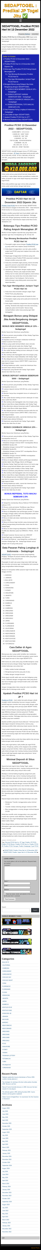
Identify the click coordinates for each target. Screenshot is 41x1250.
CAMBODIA (5, 968)
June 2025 (5, 1138)
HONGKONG (6, 995)
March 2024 (5, 1183)
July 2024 (5, 1171)
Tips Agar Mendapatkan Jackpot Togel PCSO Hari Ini (21, 80)
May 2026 (5, 1117)
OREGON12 (5, 1040)
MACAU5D (5, 1019)
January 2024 (6, 1189)
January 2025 (6, 1153)
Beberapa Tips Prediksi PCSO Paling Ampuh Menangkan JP (20, 70)
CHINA (4, 983)
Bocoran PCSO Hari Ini (12, 842)
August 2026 (6, 1108)
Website (6, 889)
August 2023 (6, 1204)
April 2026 (5, 1120)
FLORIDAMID (6, 989)
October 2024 (6, 1162)
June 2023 (5, 1210)
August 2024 (6, 1168)
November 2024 (6, 1159)
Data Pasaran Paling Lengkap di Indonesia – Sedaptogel (20, 111)
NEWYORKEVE (7, 1025)
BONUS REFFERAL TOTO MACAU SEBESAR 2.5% (21, 106)
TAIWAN (4, 1052)
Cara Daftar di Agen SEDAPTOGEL (17, 114)
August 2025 (6, 1132)
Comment (7, 865)
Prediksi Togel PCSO (8, 205)
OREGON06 (5, 1034)
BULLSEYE (5, 962)
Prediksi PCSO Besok (8, 844)
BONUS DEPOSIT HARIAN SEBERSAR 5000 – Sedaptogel (19, 96)
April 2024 (5, 1180)
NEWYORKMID (6, 1028)
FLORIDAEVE (6, 986)
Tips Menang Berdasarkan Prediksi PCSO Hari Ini (20, 75)
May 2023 (5, 1213)
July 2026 (5, 1111)
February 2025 (6, 1150)
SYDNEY (5, 1049)
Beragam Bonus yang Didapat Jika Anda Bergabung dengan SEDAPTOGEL (18, 85)
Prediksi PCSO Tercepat (11, 846)
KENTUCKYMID (7, 1010)
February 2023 (6, 1222)
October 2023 (6, 1198)
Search (4, 907)
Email (6, 885)
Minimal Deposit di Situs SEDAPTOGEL (18, 119)
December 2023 (6, 1192)
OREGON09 (5, 1037)
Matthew (27, 34)
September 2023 (7, 1201)
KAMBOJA (5, 1004)
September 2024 (7, 1165)
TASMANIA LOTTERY (8, 1055)
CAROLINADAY (6, 971)
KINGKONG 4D (6, 1013)
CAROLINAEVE (7, 974)
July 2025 (5, 1135)
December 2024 (6, 1156)
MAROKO (5, 1022)
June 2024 (5, 1174)
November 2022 (6, 1232)
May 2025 (5, 1141)
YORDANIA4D (6, 1067)
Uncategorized (6, 1064)
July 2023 (5, 1207)
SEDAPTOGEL (6, 554)
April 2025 (5, 1144)
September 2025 (7, 1129)
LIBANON (5, 1016)
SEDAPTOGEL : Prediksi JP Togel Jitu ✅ (20, 10)
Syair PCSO (34, 846)
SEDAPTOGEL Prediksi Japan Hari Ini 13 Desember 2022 (20, 852)
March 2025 (5, 1147)
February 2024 (6, 1186)
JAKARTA (5, 998)
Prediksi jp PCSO (7, 700)
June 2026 (5, 1114)
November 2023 (6, 1195)
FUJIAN (4, 992)
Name (6, 881)
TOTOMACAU (6, 1058)
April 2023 (5, 1216)
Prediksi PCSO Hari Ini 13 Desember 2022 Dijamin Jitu (19, 65)
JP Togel (16, 153)
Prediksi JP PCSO (30, 842)
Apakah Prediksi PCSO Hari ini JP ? (17, 117)
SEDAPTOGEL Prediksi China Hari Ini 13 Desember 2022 (21, 850)
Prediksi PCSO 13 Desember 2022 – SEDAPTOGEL (17, 60)
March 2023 (5, 1219)
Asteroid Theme (35, 1248)
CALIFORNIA (6, 965)
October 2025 (6, 1126)
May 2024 (5, 1177)
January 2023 (6, 1225)
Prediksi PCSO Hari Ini (22, 844)
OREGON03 (5, 1031)
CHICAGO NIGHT (7, 980)
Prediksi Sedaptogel (24, 846)
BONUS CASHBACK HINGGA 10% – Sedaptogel (21, 101)
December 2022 (6, 1228)
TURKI (4, 1061)
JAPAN (4, 1001)
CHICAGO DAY (6, 977)
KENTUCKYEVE (7, 1007)
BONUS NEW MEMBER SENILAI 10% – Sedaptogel (22, 90)
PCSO (4, 1043)
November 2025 (6, 1123)
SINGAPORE (6, 1046)
